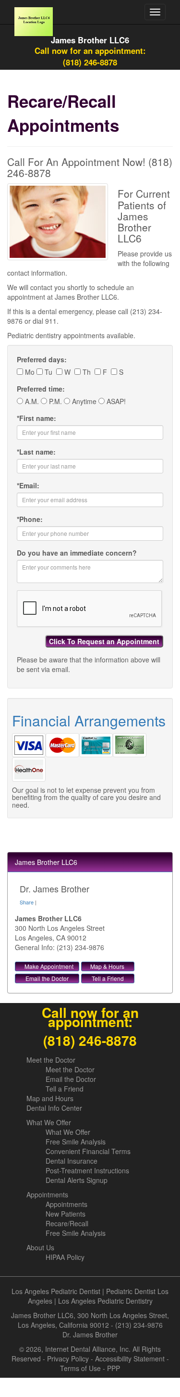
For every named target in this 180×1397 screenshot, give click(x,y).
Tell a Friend (108, 978)
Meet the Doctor (50, 1060)
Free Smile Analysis (76, 1141)
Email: (28, 485)
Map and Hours (49, 1098)
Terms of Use (80, 1368)
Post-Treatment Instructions (87, 1170)
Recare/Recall (67, 1223)
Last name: (36, 452)
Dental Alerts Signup (77, 1180)
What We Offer (48, 1122)
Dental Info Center (54, 1108)
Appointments (47, 1194)
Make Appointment (48, 966)
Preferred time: (41, 389)
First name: (36, 418)
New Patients (65, 1214)
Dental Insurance (71, 1161)
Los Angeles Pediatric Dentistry (105, 1301)
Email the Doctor (47, 978)
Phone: (30, 519)
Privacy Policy (68, 1358)
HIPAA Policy (65, 1257)
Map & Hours (107, 966)
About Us (40, 1247)
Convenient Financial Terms (88, 1151)
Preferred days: (42, 359)
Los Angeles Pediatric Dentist (56, 1291)
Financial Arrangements (89, 720)
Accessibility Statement (130, 1358)
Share (27, 902)
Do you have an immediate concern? (77, 553)
